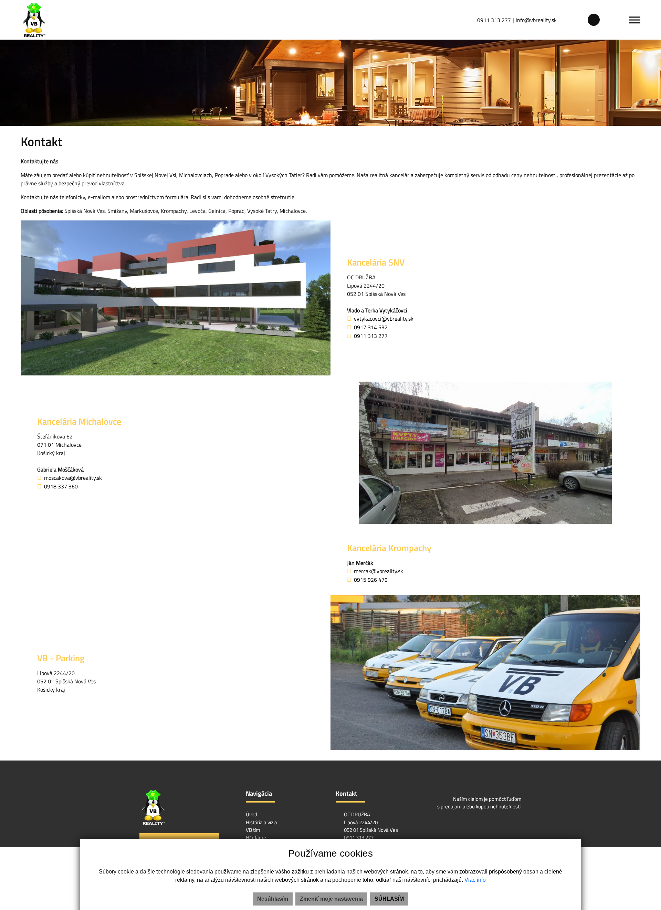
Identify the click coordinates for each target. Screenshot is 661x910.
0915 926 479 (371, 580)
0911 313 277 (494, 20)
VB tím (253, 830)
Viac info (475, 880)
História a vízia (261, 822)
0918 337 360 (61, 486)
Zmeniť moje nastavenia (331, 899)
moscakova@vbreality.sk (73, 478)
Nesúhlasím (272, 899)
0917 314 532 (371, 327)
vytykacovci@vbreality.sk (383, 318)
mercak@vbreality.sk (378, 571)
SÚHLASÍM (389, 899)
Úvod (251, 814)
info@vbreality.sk (536, 20)
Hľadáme (256, 837)
